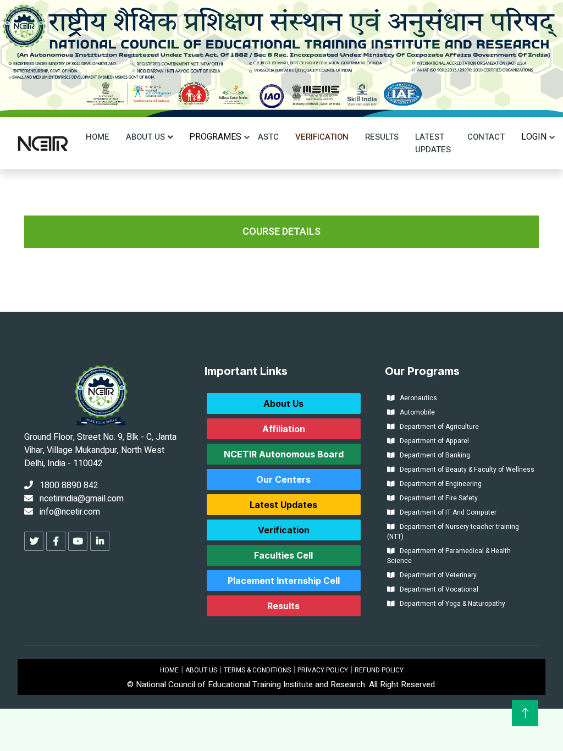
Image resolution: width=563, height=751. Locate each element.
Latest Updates (433, 143)
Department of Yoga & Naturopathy (450, 604)
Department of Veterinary (436, 575)
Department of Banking (432, 455)
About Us (145, 137)
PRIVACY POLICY (322, 670)
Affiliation (283, 428)
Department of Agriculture (437, 427)
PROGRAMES (215, 136)
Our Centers (283, 479)
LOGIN (534, 136)
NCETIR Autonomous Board (284, 454)
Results (382, 137)
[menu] (215, 136)
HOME (169, 670)
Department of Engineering (438, 484)
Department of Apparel (432, 441)
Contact (486, 137)
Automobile (415, 412)
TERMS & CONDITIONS (257, 670)
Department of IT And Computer (445, 512)
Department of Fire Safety (436, 498)
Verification (322, 137)
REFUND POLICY (379, 670)
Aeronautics (416, 398)
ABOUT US (201, 670)
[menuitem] (215, 136)
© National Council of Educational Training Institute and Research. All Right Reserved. (282, 684)
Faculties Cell (283, 555)
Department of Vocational (436, 589)
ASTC (268, 137)
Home (97, 137)
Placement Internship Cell (284, 580)
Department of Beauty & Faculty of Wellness (464, 469)
